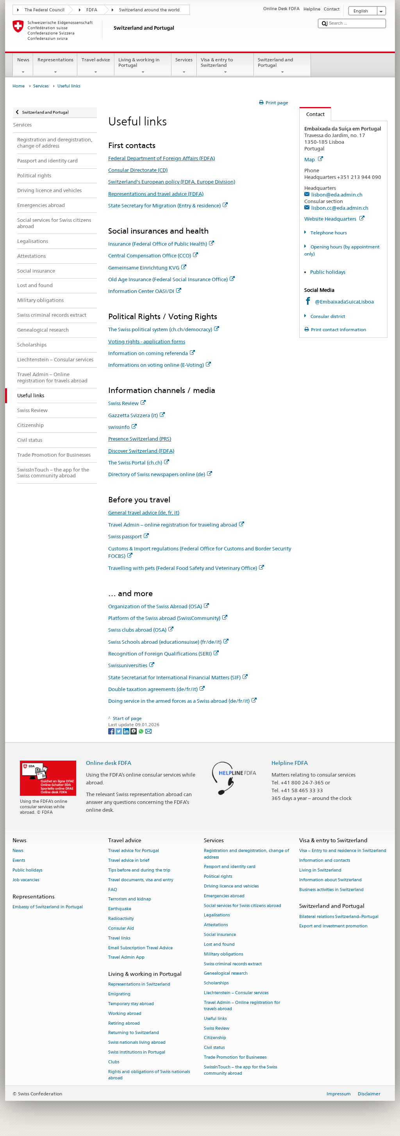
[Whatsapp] (141, 731)
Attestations (216, 925)
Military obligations (223, 954)
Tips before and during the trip (139, 870)
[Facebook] (112, 731)
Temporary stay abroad (131, 1003)
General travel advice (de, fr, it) (143, 512)
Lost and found (219, 944)
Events (18, 860)
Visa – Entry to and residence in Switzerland (342, 851)
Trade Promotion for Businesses (235, 1057)
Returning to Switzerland (133, 1033)
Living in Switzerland (320, 870)
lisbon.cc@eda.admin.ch (339, 208)
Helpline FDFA (289, 762)
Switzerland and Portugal (275, 62)
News (23, 60)
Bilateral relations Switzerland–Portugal (339, 916)
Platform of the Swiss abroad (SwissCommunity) (164, 618)
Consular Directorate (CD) (138, 170)
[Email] (148, 731)
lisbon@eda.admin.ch (336, 194)
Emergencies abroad (224, 895)
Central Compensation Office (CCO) (149, 255)
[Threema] (134, 731)
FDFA (91, 10)
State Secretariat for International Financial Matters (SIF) (174, 677)
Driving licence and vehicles (231, 886)
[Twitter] (119, 731)
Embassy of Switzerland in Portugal (47, 906)
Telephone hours (327, 233)
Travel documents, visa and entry (140, 879)
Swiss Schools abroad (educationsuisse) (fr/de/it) (164, 642)
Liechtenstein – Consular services (236, 992)
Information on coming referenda (148, 353)
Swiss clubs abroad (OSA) (137, 630)
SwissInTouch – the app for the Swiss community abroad (240, 1070)
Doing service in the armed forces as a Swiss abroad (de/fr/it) (179, 701)
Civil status (214, 1047)
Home (18, 86)
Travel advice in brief (128, 860)
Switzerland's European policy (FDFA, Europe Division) (171, 182)
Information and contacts (324, 860)
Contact (312, 114)
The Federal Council (44, 10)
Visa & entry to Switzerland (217, 62)
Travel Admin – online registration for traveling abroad (172, 525)
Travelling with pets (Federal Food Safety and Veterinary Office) (182, 568)
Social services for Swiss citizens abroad (242, 905)
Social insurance (220, 934)
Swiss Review (123, 403)
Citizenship (215, 1038)
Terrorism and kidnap (129, 899)
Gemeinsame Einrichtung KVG (143, 267)
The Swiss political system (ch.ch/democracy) (160, 329)
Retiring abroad (124, 1023)
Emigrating (119, 994)
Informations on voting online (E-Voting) (156, 365)
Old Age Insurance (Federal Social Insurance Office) (168, 279)
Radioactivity (121, 918)
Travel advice (96, 60)
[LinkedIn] (126, 731)
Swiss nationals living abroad (137, 1042)
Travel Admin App (126, 957)
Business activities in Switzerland (331, 889)
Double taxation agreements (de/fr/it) (153, 689)
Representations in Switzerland (139, 984)
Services (184, 60)
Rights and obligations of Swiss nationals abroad (149, 1075)
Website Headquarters (330, 219)
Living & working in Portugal (138, 62)
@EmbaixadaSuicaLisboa (344, 301)
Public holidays (327, 272)
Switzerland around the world (149, 10)
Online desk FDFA (108, 762)
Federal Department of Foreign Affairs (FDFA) (161, 158)
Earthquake (119, 909)
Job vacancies (25, 879)
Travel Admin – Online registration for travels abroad (242, 1005)
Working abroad (124, 1013)
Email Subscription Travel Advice (140, 947)
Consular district (327, 316)
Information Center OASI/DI (141, 291)
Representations (55, 60)
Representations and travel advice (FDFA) (156, 194)
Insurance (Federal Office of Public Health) (157, 244)
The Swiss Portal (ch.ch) (135, 462)
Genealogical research (226, 973)
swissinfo (119, 427)
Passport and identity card (229, 867)
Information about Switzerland (330, 879)
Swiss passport (125, 536)
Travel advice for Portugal (133, 851)
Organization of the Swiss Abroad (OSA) (155, 606)
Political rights (218, 876)
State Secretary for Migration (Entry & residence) (164, 205)
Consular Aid (121, 928)
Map (310, 159)
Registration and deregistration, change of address (246, 854)
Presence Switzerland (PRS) (139, 439)
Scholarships (216, 983)
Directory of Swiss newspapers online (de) (156, 474)
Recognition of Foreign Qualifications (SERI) (160, 653)
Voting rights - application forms (146, 341)
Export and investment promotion (333, 926)
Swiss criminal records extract (233, 963)
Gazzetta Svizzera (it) (133, 415)
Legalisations (217, 915)
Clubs (113, 1062)
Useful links (215, 1018)
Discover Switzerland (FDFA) (141, 451)
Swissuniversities (127, 665)
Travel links (119, 938)
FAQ (112, 889)
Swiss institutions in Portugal (136, 1052)
